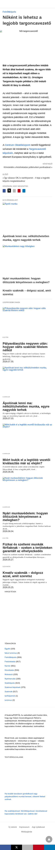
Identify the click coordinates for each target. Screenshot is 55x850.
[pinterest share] (19, 191)
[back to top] (49, 839)
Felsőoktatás (10, 661)
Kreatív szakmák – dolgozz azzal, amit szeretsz (23, 574)
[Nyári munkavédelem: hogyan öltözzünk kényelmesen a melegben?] (27, 260)
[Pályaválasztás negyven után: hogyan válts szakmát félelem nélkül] (27, 320)
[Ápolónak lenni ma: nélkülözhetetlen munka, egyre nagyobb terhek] (27, 218)
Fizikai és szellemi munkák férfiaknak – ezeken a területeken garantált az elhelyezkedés (27, 547)
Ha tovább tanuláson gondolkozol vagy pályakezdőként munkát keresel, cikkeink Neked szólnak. (25, 796)
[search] (51, 4)
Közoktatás (9, 670)
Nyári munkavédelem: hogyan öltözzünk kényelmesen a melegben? (25, 516)
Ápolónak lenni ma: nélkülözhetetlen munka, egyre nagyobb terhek (26, 406)
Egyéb (6, 337)
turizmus (8, 700)
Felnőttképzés (9, 12)
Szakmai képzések (12, 687)
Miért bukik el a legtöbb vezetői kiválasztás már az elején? (26, 461)
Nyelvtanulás (10, 679)
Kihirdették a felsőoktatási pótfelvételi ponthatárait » (28, 167)
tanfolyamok (10, 696)
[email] (27, 847)
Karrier (6, 397)
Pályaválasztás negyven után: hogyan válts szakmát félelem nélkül (25, 347)
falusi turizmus (11, 653)
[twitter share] (9, 191)
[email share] (14, 191)
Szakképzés (10, 683)
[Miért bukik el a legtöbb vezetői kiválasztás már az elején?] (27, 437)
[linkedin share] (23, 191)
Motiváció (9, 674)
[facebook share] (4, 191)
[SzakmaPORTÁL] (27, 4)
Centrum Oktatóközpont (17, 145)
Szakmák (7, 566)
